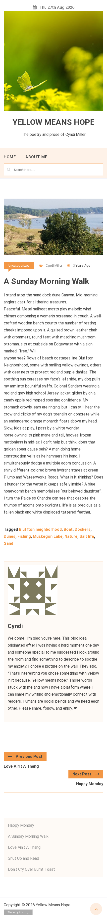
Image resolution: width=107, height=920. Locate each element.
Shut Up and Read (23, 858)
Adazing (24, 912)
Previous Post (29, 756)
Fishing (24, 536)
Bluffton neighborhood (40, 529)
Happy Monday (89, 783)
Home (10, 157)
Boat (68, 529)
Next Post (81, 774)
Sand (8, 543)
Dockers (83, 529)
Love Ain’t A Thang (21, 766)
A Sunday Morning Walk (28, 836)
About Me (36, 157)
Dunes (9, 536)
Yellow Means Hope (53, 122)
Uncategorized (19, 265)
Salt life (86, 536)
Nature (70, 536)
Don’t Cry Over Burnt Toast (31, 869)
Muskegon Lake (47, 536)
